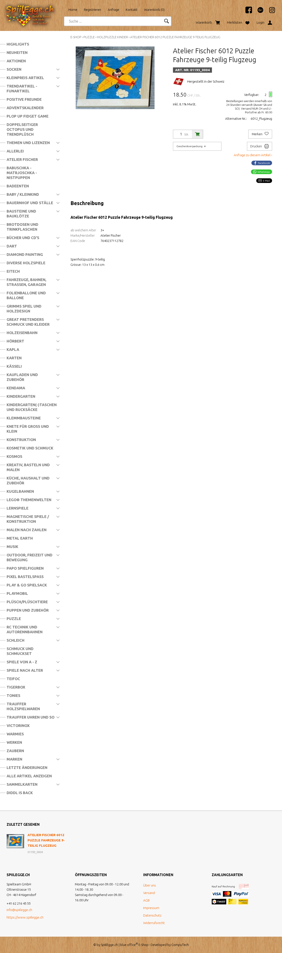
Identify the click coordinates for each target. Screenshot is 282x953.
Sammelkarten (22, 784)
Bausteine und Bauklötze (21, 213)
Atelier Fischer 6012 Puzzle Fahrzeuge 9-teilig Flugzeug (175, 37)
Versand (149, 893)
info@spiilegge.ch (19, 910)
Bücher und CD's (23, 238)
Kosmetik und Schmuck (30, 448)
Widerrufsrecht (154, 923)
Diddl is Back (20, 793)
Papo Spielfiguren (25, 568)
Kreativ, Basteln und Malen (28, 467)
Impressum (151, 908)
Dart (12, 246)
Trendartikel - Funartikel (22, 88)
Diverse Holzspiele (26, 263)
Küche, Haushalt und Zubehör (28, 480)
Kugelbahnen (20, 491)
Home (73, 9)
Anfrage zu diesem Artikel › (253, 155)
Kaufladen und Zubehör (22, 377)
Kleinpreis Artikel (25, 78)
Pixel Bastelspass (25, 576)
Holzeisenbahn (22, 333)
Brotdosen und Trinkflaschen (22, 226)
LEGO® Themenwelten (29, 500)
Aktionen (16, 61)
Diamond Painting (25, 254)
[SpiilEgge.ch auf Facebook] (246, 12)
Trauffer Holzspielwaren (23, 706)
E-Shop (75, 37)
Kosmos (14, 456)
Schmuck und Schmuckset (20, 651)
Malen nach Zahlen (26, 530)
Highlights (18, 44)
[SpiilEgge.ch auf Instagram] (269, 12)
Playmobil (17, 593)
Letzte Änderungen (27, 767)
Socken (14, 69)
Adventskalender (25, 108)
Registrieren (92, 9)
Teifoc (13, 679)
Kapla (13, 349)
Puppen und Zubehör (28, 610)
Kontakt (131, 9)
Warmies (15, 734)
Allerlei (15, 151)
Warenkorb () (154, 9)
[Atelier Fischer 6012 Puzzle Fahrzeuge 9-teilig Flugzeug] (15, 841)
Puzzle (14, 618)
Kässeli (14, 366)
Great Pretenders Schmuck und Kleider (28, 321)
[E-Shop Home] (34, 8)
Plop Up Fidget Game (27, 116)
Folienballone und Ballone (26, 295)
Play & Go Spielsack (27, 585)
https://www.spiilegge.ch (25, 917)
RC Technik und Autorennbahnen (25, 629)
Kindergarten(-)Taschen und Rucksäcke (32, 407)
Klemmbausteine (24, 418)
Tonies (13, 695)
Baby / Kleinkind (23, 194)
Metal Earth (20, 538)
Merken (257, 134)
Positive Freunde (24, 99)
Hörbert (15, 341)
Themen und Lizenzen (28, 143)
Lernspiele (17, 508)
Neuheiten (17, 52)
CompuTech (180, 945)
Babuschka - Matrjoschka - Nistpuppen (22, 173)
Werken (14, 742)
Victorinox (18, 725)
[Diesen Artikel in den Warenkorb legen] (197, 134)
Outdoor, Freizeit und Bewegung (29, 557)
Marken (14, 759)
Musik (12, 546)
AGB (146, 900)
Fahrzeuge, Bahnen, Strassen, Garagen (26, 282)
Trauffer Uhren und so (30, 717)
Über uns (149, 885)
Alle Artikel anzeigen (29, 776)
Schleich (15, 640)
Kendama (16, 388)
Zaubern (15, 751)
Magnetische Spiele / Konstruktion (28, 518)
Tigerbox (16, 687)
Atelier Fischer (22, 159)
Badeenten (18, 186)
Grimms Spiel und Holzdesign (24, 308)
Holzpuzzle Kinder (112, 37)
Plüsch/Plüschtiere (27, 602)
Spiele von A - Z (22, 662)
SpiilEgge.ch (109, 945)
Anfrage (113, 9)
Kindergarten (21, 396)
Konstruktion (21, 440)
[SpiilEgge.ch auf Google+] (258, 12)
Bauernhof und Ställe (30, 203)
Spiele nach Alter (25, 670)
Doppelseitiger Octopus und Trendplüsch (22, 129)
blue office (129, 945)
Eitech (13, 271)
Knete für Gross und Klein (28, 428)
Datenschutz (152, 915)
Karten (14, 358)
